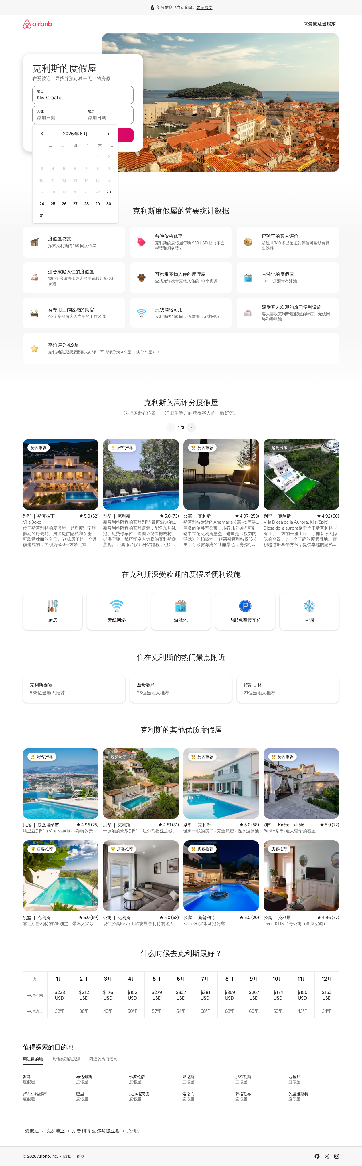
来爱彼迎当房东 (320, 24)
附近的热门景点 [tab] (103, 1059)
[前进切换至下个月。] (108, 134)
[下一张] (191, 427)
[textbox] (57, 117)
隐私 (67, 1156)
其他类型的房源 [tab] (66, 1059)
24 (41, 203)
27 (75, 203)
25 (53, 203)
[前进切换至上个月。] (42, 134)
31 (42, 215)
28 (86, 203)
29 (97, 203)
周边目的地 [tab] (33, 1059)
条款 (81, 1156)
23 (108, 192)
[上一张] (170, 427)
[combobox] (83, 97)
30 (108, 203)
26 (64, 203)
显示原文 (205, 7)
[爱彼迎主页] (37, 24)
